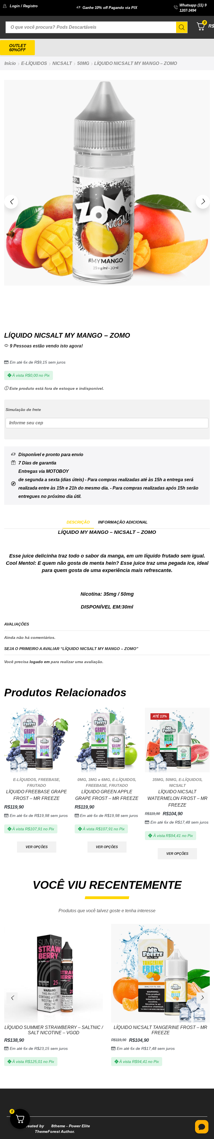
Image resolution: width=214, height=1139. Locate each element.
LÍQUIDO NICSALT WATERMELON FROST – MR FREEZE (177, 798)
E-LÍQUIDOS (34, 63)
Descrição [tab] (78, 522)
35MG (157, 779)
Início (10, 63)
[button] (20, 6)
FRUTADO (36, 785)
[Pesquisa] (181, 27)
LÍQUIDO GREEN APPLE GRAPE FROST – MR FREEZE (106, 795)
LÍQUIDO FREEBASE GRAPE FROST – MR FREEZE (36, 795)
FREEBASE (48, 779)
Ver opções (37, 847)
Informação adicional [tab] (123, 522)
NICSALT (62, 63)
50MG (83, 63)
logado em (40, 661)
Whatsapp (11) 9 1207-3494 (192, 8)
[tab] (78, 522)
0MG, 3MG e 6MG (93, 779)
